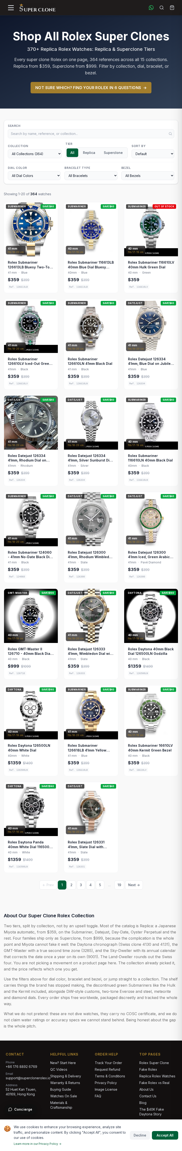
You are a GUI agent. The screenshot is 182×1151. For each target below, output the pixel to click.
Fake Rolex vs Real (154, 1083)
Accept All (165, 1135)
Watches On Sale (63, 1096)
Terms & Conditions (110, 1076)
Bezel (126, 168)
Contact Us (147, 1096)
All (72, 153)
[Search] (161, 7)
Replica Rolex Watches (157, 1076)
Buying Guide (60, 1089)
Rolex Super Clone (154, 1063)
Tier (68, 144)
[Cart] (172, 7)
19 (119, 885)
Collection (18, 146)
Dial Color (17, 168)
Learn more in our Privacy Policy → (37, 1144)
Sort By (139, 146)
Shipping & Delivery (65, 1076)
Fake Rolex (148, 1069)
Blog (142, 1103)
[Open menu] (11, 7)
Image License (106, 1089)
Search (14, 126)
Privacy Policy (106, 1083)
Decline (140, 1135)
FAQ (98, 1096)
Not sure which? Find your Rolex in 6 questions (91, 87)
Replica (89, 153)
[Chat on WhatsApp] (151, 7)
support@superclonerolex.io (28, 1078)
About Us (146, 1089)
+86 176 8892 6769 (21, 1067)
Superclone (113, 153)
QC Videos (58, 1069)
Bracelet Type (77, 168)
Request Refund (107, 1069)
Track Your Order (108, 1063)
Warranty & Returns (65, 1083)
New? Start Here (63, 1063)
